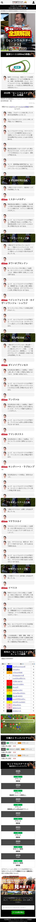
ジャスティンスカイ (19, 702)
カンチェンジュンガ (19, 666)
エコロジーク (17, 711)
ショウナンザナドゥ (19, 678)
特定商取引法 (7, 919)
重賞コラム (5, 10)
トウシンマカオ (17, 672)
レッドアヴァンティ (19, 699)
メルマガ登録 (24, 107)
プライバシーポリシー (19, 919)
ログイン (13, 107)
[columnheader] (4, 664)
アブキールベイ (17, 681)
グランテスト (17, 705)
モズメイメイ (17, 708)
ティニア (15, 687)
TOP (2, 10)
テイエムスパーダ (18, 675)
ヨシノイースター (18, 684)
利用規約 (29, 919)
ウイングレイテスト (19, 693)
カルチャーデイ (17, 690)
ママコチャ (16, 669)
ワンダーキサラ (17, 696)
